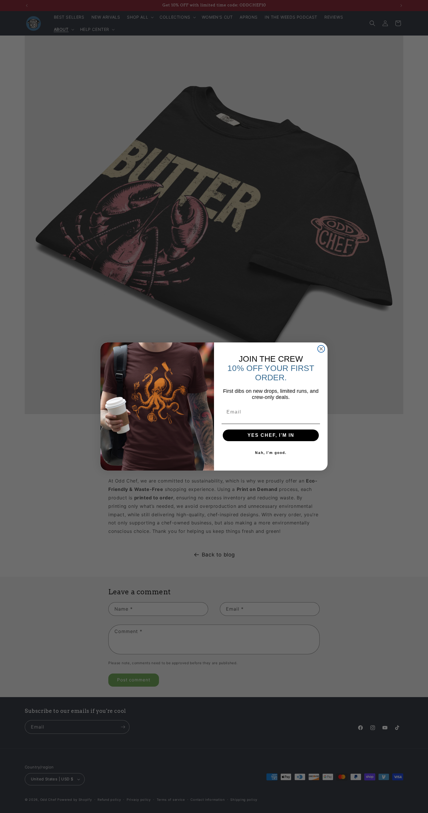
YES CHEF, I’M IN (270, 435)
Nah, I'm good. (270, 453)
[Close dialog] (321, 348)
